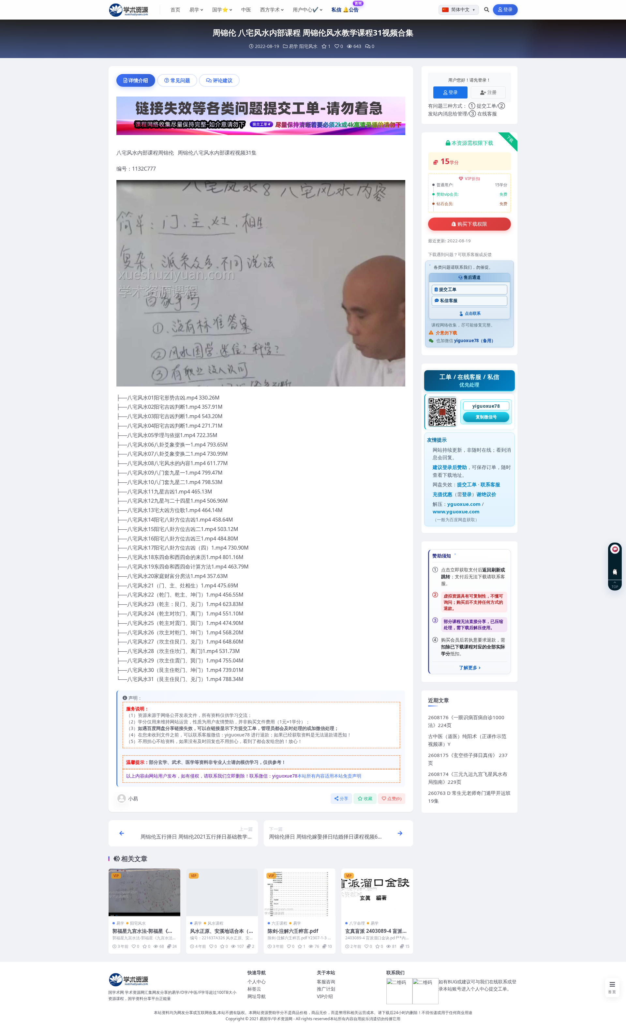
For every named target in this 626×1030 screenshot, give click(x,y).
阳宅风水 (308, 46)
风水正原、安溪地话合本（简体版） (222, 934)
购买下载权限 (472, 224)
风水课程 (215, 923)
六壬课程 (279, 923)
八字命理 (357, 923)
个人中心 (256, 981)
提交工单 (447, 289)
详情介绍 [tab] (138, 80)
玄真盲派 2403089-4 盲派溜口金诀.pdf (376, 934)
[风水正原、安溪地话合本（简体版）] (222, 892)
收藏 (368, 798)
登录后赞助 (454, 467)
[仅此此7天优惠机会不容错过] (260, 117)
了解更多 (468, 668)
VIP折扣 (472, 178)
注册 (492, 92)
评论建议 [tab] (222, 80)
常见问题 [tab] (180, 80)
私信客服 (448, 300)
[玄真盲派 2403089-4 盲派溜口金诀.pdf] (377, 892)
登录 (508, 9)
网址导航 (256, 996)
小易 (133, 798)
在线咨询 (615, 566)
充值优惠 (442, 494)
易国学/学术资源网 (276, 1019)
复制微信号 (486, 417)
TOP (615, 586)
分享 (344, 798)
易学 (293, 46)
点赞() (394, 798)
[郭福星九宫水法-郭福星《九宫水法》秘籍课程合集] (144, 892)
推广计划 (326, 989)
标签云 (254, 989)
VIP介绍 (325, 996)
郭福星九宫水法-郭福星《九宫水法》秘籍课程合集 (142, 934)
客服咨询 (326, 981)
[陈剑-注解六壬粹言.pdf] (299, 892)
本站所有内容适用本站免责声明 (329, 776)
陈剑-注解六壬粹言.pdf (293, 931)
